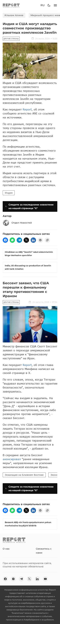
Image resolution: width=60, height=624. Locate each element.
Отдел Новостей (22, 222)
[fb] (5, 240)
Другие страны (11, 39)
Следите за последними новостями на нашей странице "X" (31, 206)
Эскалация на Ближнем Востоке (24, 474)
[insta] (13, 579)
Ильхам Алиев (14, 15)
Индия (8, 192)
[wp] (12, 240)
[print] (40, 240)
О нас (6, 548)
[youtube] (45, 579)
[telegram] (19, 240)
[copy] (47, 240)
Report (27, 109)
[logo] (11, 5)
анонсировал (12, 459)
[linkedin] (33, 240)
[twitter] (26, 240)
